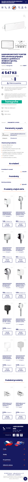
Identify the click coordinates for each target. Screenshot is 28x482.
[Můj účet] (22, 7)
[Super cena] (12, 196)
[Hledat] (19, 7)
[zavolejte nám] (6, 7)
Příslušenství (13, 138)
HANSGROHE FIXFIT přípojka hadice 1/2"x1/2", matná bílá (20, 357)
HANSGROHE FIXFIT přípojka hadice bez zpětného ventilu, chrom (7, 285)
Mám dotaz (7, 114)
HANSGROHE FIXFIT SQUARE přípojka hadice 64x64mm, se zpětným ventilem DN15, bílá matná (7, 357)
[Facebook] (14, 435)
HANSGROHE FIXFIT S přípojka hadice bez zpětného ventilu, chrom (20, 249)
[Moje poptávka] (25, 7)
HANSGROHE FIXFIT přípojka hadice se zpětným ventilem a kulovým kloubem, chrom (20, 285)
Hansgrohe (9, 65)
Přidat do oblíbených (9, 108)
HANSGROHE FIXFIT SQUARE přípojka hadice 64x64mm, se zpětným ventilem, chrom (7, 249)
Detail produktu (7, 224)
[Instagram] (18, 435)
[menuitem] (7, 44)
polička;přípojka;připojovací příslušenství (17, 134)
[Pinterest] (21, 435)
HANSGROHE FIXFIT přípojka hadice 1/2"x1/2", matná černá (7, 320)
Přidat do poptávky (15, 83)
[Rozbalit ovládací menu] (25, 479)
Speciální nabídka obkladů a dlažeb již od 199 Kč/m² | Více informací (11, 2)
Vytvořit (24, 184)
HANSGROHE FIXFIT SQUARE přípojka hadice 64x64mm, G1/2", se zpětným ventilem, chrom (7, 213)
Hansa (7, 407)
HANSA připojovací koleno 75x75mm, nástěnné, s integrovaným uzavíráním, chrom (7, 404)
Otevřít (24, 171)
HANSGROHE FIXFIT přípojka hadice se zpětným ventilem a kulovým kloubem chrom (20, 213)
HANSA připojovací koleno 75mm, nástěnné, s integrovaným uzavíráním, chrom (20, 404)
